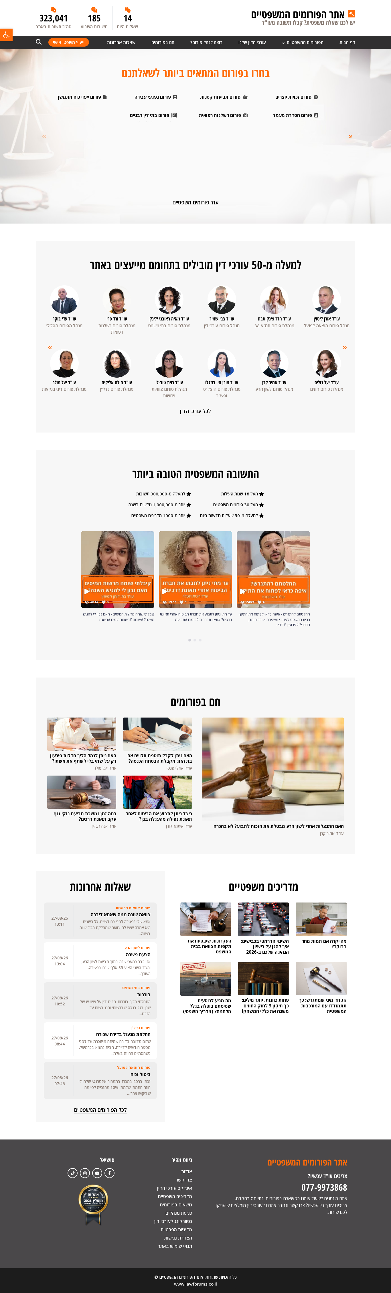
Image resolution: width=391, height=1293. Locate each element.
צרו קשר (183, 1180)
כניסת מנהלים (178, 1213)
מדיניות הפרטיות (176, 1229)
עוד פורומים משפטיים (195, 202)
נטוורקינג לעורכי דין (173, 1221)
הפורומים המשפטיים (304, 42)
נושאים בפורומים (176, 1205)
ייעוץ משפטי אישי (68, 42)
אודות (186, 1171)
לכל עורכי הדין (195, 411)
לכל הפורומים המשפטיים (100, 1109)
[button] (6, 35)
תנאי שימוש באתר (175, 1246)
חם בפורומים (162, 42)
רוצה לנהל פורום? (206, 42)
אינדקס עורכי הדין (174, 1188)
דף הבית (347, 42)
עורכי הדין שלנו (252, 42)
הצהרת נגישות (178, 1238)
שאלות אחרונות (121, 42)
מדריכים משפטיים (175, 1196)
